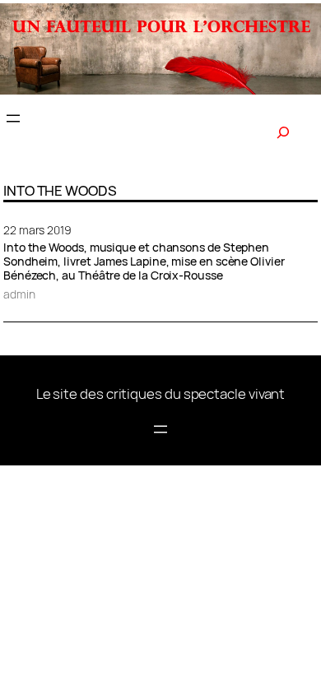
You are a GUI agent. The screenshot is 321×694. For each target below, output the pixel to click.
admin (19, 294)
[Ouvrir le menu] (13, 118)
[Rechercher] (283, 132)
